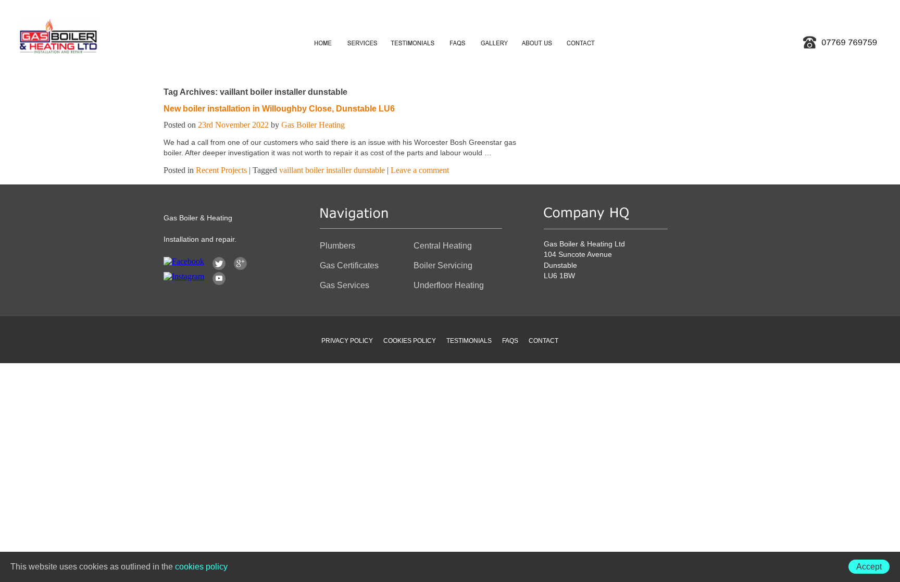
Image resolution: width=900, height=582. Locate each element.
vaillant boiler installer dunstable (332, 170)
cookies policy (201, 566)
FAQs (510, 340)
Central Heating (443, 245)
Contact (543, 340)
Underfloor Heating (449, 285)
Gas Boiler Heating (313, 124)
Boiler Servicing (443, 265)
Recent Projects (221, 170)
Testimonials (469, 340)
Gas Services (344, 285)
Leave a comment (420, 170)
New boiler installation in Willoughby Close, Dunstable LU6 (279, 108)
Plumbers (337, 245)
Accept (869, 566)
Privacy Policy (347, 340)
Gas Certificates (349, 265)
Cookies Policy (409, 340)
